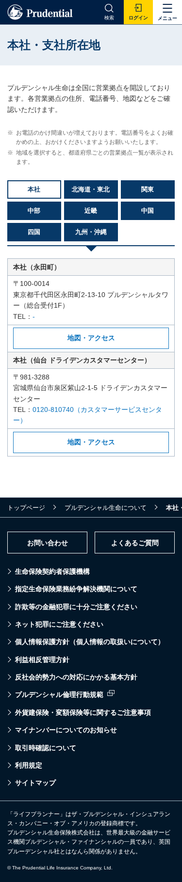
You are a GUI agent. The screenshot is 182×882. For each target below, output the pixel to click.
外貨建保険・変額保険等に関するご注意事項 (83, 712)
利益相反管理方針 (42, 659)
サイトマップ (35, 783)
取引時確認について (45, 748)
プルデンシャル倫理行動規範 (59, 694)
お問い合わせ (47, 543)
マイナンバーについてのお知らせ (66, 730)
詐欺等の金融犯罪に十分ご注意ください (76, 607)
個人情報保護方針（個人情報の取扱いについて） (90, 642)
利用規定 (28, 765)
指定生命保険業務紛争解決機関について (76, 589)
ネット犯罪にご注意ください (59, 624)
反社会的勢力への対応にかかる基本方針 (76, 677)
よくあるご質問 (135, 543)
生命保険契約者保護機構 (52, 571)
